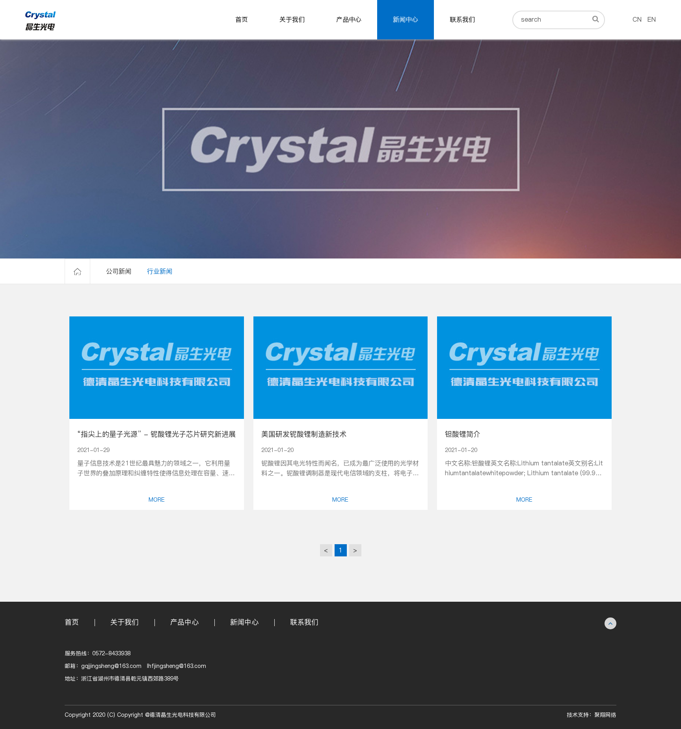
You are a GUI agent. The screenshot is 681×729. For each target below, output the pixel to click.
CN (637, 19)
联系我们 (462, 19)
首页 (241, 19)
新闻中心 (405, 19)
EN (652, 19)
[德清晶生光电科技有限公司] (41, 19)
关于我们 (292, 19)
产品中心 (348, 19)
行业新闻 (159, 271)
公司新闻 (118, 271)
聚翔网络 (605, 715)
